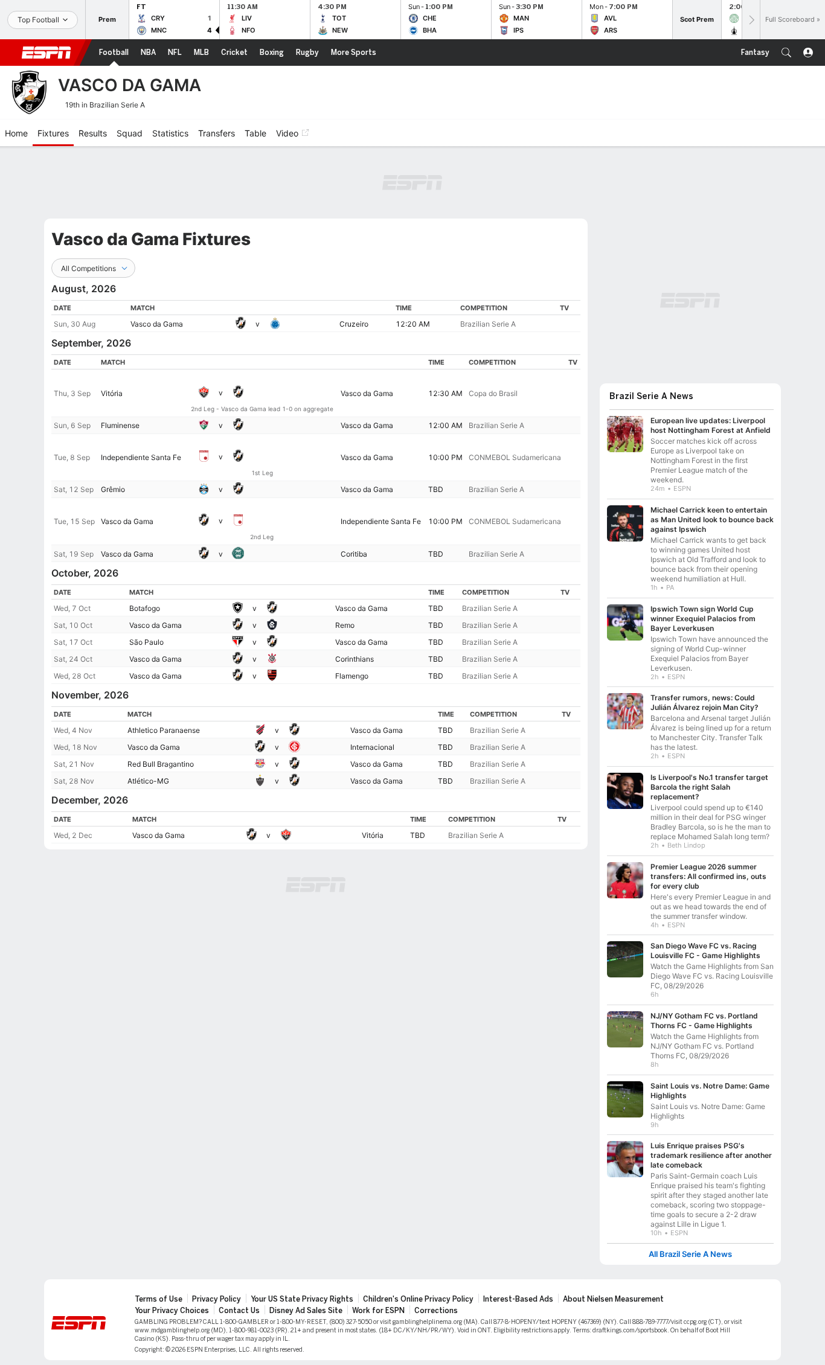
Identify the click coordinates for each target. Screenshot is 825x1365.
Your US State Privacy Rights (302, 1299)
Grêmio (113, 489)
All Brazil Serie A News (690, 1254)
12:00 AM (445, 425)
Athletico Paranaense (163, 730)
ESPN (46, 52)
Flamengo (351, 675)
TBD (435, 489)
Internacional (372, 747)
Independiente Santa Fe (141, 457)
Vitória (112, 393)
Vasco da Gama (156, 323)
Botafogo (144, 608)
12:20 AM (413, 323)
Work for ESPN (378, 1310)
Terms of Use (158, 1299)
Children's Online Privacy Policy (418, 1299)
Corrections (436, 1310)
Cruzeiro (353, 323)
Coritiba (354, 553)
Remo (345, 625)
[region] (315, 316)
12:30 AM (445, 393)
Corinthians (354, 658)
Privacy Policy (216, 1299)
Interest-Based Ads (518, 1299)
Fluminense (120, 425)
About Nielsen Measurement (613, 1299)
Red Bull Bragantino (160, 764)
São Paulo (146, 642)
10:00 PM (445, 457)
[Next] (751, 19)
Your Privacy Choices (172, 1310)
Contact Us (239, 1310)
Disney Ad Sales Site (305, 1310)
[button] (786, 52)
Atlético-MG (148, 780)
